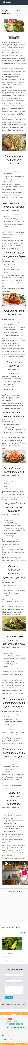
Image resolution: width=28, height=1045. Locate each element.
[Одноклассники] (12, 38)
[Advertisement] (14, 908)
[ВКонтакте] (10, 38)
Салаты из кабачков (7, 953)
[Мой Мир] (14, 38)
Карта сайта (13, 1027)
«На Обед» (6, 1027)
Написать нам (21, 1027)
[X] (16, 38)
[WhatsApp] (18, 38)
